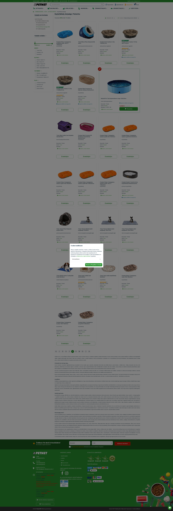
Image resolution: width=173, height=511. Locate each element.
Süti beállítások (75, 259)
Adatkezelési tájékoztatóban (83, 256)
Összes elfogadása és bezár (94, 264)
